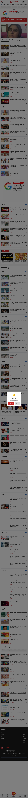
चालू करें (11, 403)
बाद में (17, 403)
